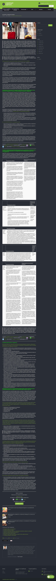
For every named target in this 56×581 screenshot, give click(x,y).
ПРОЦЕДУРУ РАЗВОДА (15, 146)
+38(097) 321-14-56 (44, 3)
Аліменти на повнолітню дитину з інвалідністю (11, 532)
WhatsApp (33, 145)
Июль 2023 (40, 51)
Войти (40, 59)
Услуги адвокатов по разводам (15, 9)
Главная (3, 15)
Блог (32, 9)
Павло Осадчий (17, 538)
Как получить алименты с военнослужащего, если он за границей (21, 515)
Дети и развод (8, 15)
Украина (12, 579)
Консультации (23, 9)
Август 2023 (41, 49)
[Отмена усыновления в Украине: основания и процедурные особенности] (4, 523)
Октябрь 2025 (41, 42)
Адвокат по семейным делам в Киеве (7, 9)
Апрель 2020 (41, 53)
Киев (10, 579)
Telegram (5, 146)
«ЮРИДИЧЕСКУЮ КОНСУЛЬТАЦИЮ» (12, 336)
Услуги (40, 33)
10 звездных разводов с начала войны (10, 535)
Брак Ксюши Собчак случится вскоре (9, 533)
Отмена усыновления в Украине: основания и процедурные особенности (22, 521)
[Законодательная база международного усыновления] (4, 509)
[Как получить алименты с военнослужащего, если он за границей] (4, 516)
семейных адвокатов (25, 336)
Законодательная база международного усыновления (21, 507)
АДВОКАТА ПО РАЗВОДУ (9, 145)
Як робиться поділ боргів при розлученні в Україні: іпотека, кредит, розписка (16, 534)
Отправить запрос (19, 503)
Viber (29, 145)
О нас (40, 31)
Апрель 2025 (41, 44)
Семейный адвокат (5, 579)
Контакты (40, 9)
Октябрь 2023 (41, 46)
